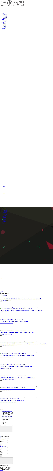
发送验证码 (2, 452)
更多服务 (3, 22)
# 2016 (7, 368)
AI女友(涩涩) (3, 28)
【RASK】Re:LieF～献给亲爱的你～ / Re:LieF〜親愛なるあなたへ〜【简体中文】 (17, 366)
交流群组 (4, 26)
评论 (6, 295)
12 (12, 307)
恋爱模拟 (5, 323)
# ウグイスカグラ (10, 323)
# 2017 (7, 345)
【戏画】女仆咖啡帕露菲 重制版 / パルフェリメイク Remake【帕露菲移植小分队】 (17, 377)
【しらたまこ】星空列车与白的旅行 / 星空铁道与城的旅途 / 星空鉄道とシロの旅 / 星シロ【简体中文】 (21, 310)
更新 (2, 295)
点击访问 (1, 470)
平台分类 (3, 13)
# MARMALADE (14, 345)
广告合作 (8, 416)
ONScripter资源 (5, 209)
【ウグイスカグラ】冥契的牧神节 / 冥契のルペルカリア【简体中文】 (15, 321)
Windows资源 (5, 14)
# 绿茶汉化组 (10, 345)
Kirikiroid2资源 (2, 323)
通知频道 (4, 27)
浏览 (3, 295)
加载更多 (1, 409)
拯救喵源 (4, 25)
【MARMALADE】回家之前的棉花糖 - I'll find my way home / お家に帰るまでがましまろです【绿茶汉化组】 (23, 344)
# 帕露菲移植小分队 (12, 379)
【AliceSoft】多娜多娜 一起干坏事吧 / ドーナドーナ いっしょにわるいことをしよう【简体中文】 (20, 298)
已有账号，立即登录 (3, 446)
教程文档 (4, 23)
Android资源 (5, 16)
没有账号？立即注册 (3, 439)
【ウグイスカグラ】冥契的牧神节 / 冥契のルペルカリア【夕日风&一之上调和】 (17, 332)
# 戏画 (9, 379)
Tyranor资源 (5, 17)
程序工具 (3, 19)
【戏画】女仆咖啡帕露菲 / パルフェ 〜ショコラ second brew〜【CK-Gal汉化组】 (17, 355)
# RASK (9, 368)
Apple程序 (4, 21)
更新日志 (11, 416)
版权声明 (6, 416)
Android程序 (5, 214)
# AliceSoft (9, 300)
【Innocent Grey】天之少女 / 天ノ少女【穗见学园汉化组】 (12, 400)
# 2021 (7, 323)
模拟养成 (5, 300)
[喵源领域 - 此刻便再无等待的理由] (7, 411)
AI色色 (3, 223)
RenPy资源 (4, 18)
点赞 (5, 295)
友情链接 (3, 416)
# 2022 (7, 300)
